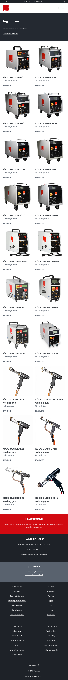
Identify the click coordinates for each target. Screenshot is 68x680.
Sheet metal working (17, 640)
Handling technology (51, 645)
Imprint (51, 601)
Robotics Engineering (17, 596)
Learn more (7, 85)
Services (17, 591)
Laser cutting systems (17, 650)
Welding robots (17, 655)
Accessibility (51, 615)
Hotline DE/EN (33, 1)
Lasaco (37, 671)
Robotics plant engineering (17, 601)
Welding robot (51, 631)
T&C (51, 605)
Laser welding (51, 640)
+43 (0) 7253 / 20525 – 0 (34, 574)
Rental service (17, 610)
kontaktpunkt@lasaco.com (10, 1)
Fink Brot (36, 676)
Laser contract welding (17, 615)
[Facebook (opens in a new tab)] (38, 665)
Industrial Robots (17, 636)
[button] (58, 8)
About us (51, 596)
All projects (17, 631)
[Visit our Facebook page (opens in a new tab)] (64, 2)
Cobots (17, 645)
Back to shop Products (10, 33)
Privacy (51, 610)
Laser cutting (51, 636)
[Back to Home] (6, 8)
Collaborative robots (51, 650)
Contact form (51, 591)
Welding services (17, 605)
